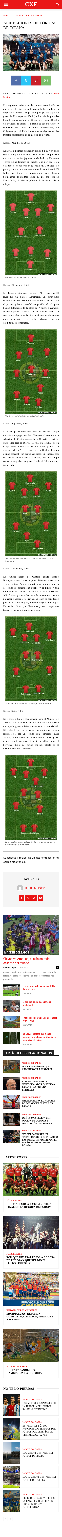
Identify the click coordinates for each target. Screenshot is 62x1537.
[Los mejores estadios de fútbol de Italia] (11, 1453)
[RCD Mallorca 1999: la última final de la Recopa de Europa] (31, 1179)
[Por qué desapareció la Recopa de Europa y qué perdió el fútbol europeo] (31, 1232)
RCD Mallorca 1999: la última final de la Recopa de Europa (29, 1205)
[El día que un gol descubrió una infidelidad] (11, 1006)
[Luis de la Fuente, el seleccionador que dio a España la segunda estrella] (11, 1083)
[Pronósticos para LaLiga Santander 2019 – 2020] (11, 1022)
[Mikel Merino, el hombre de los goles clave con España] (11, 1102)
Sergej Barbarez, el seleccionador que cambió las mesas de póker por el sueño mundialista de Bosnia (40, 1140)
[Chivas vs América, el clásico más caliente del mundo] (31, 935)
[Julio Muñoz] (21, 888)
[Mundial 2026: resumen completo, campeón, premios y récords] (31, 1289)
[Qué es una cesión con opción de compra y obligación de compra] (11, 1119)
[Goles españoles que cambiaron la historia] (11, 1066)
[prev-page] (5, 1519)
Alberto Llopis (9, 967)
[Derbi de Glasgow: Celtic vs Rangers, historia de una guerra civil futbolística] (11, 1501)
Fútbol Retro (14, 1201)
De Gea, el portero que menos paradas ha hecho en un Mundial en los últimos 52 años (39, 1037)
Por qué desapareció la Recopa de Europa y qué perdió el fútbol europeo (30, 1260)
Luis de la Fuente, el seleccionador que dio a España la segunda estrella (38, 1085)
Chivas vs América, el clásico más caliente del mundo (26, 961)
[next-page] (11, 1519)
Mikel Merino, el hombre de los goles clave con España (38, 1104)
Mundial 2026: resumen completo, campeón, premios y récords (29, 1316)
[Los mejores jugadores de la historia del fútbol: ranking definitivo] (11, 1405)
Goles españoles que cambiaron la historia (24, 1371)
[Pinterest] (36, 80)
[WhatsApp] (46, 80)
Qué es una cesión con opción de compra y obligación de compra (37, 1121)
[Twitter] (26, 80)
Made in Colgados (29, 15)
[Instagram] (28, 898)
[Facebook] (16, 80)
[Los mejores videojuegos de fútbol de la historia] (11, 990)
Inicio (7, 15)
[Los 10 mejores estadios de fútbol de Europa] (11, 1477)
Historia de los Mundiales (21, 1310)
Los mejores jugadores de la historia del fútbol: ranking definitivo (39, 1406)
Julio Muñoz (35, 888)
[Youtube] (40, 898)
